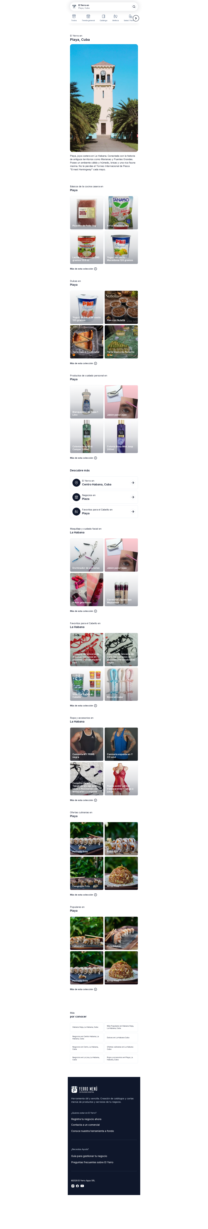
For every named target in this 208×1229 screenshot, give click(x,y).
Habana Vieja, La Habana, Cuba (85, 1027)
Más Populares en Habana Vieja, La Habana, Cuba (120, 1027)
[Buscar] (134, 6)
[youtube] (82, 1186)
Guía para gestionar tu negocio (89, 1156)
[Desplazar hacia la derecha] (136, 18)
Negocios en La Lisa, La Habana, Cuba (85, 1058)
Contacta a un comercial (85, 1124)
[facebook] (77, 1186)
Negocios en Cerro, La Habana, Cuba (85, 1048)
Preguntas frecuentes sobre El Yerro (92, 1162)
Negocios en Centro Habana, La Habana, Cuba (85, 1037)
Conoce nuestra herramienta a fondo (92, 1130)
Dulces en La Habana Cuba (118, 1037)
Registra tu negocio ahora (86, 1119)
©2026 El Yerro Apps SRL (83, 1180)
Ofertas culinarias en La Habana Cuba (120, 1048)
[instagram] (73, 1186)
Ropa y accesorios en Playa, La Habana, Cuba (120, 1058)
